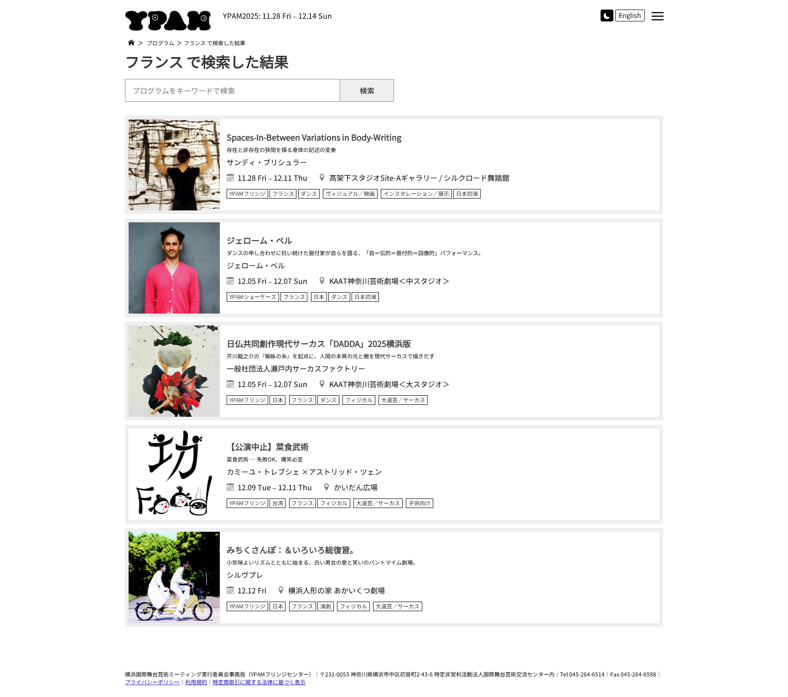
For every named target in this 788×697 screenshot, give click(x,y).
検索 (367, 90)
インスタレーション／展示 (416, 193)
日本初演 (467, 193)
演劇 (325, 606)
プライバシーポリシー (152, 682)
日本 (318, 296)
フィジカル (359, 400)
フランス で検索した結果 (214, 43)
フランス (283, 193)
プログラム (160, 43)
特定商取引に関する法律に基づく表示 (259, 682)
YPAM (170, 20)
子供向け (419, 503)
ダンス (309, 193)
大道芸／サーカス (403, 400)
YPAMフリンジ (247, 193)
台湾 (277, 503)
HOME (131, 42)
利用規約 (196, 682)
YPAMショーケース (252, 296)
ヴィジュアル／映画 (350, 193)
